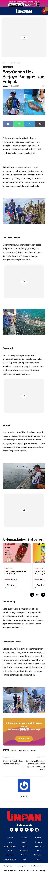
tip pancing (23, 750)
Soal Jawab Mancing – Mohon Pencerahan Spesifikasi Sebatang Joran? (35, 765)
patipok (13, 750)
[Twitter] (21, 830)
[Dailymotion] (37, 830)
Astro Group (42, 870)
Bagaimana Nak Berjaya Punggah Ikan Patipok (23, 76)
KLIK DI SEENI (24, 738)
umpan (33, 750)
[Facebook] (11, 830)
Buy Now (11, 585)
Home (5, 63)
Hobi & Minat (15, 63)
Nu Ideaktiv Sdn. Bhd (22, 870)
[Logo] (24, 816)
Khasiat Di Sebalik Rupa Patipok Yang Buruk (13, 762)
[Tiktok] (27, 830)
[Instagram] (16, 830)
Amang (5, 86)
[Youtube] (32, 830)
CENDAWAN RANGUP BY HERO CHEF (15, 572)
